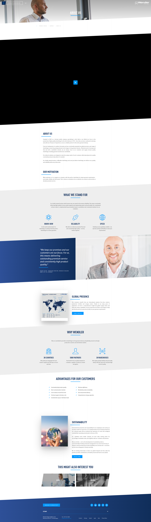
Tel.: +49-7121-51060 (66, 516)
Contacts (80, 518)
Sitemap (85, 518)
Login (95, 518)
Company (52, 25)
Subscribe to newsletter (51, 505)
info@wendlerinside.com (66, 518)
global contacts (78, 313)
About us (58, 25)
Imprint (90, 518)
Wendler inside (43, 25)
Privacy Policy (104, 518)
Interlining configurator (14, 3)
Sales (99, 518)
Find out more (77, 456)
